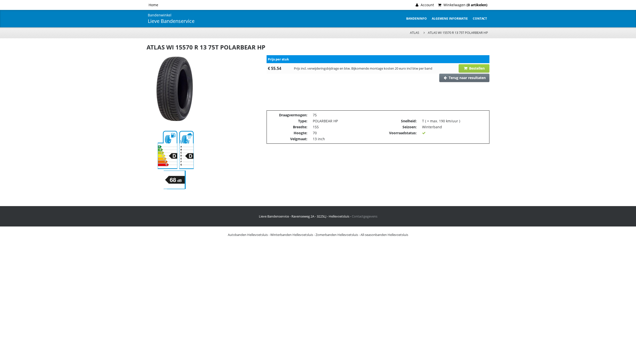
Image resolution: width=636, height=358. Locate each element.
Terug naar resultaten (467, 77)
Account (427, 4)
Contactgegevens (364, 216)
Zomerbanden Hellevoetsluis (337, 234)
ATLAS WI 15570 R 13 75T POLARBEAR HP (458, 32)
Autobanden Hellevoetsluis (248, 234)
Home (153, 4)
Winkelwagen (464, 4)
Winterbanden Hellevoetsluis (291, 234)
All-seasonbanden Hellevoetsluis (384, 234)
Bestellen (476, 68)
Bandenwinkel (159, 15)
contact (480, 18)
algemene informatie (450, 18)
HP (335, 121)
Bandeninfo (416, 18)
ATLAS (414, 32)
